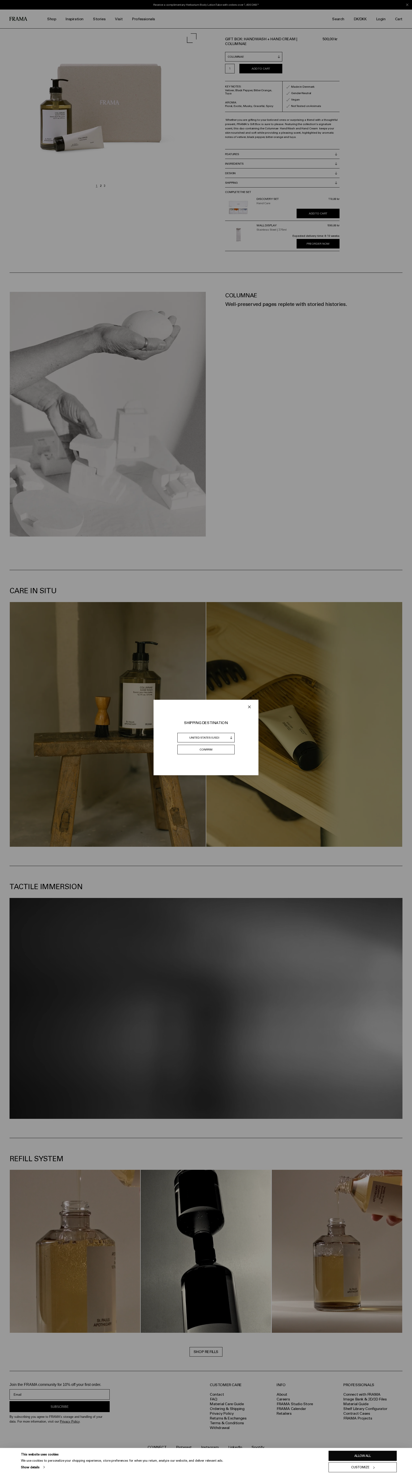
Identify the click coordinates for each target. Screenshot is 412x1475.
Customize (360, 1467)
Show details (30, 1467)
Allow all (362, 1456)
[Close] (249, 707)
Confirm (206, 749)
